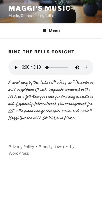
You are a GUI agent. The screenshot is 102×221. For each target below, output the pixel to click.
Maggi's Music (39, 8)
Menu (54, 30)
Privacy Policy (21, 146)
